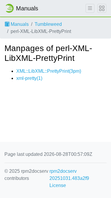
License (57, 185)
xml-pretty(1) (29, 78)
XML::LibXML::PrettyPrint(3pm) (48, 71)
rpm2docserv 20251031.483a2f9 (69, 175)
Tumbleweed (48, 24)
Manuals (19, 24)
